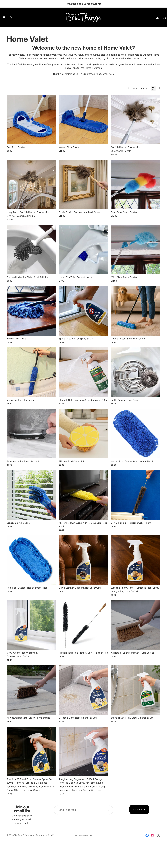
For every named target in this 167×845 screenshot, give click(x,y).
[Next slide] (51, 119)
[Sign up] (108, 810)
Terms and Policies (83, 835)
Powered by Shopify (45, 835)
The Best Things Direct (24, 835)
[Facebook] (147, 835)
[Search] (10, 17)
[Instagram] (153, 835)
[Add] (51, 139)
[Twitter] (158, 835)
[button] (144, 88)
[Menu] (4, 17)
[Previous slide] (11, 119)
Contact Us (139, 809)
